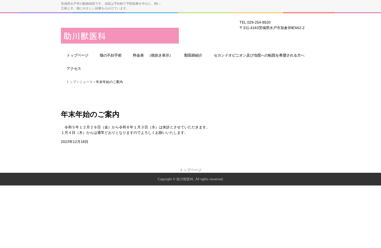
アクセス (74, 68)
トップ (71, 82)
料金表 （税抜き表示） (153, 55)
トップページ (77, 55)
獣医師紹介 (193, 55)
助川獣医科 (120, 36)
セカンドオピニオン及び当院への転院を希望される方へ (259, 55)
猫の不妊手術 (111, 55)
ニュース (86, 82)
